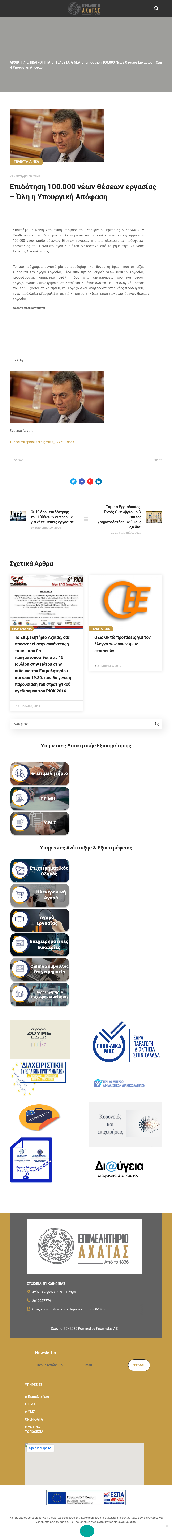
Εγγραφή (139, 1365)
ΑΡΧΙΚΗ (16, 62)
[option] (46, 643)
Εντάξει (87, 1531)
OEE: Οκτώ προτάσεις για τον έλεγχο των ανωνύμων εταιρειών (122, 644)
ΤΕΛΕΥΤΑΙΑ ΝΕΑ (67, 62)
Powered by (98, 1329)
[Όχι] (167, 1526)
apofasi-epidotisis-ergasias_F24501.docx (43, 442)
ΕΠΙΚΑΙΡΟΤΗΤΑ (38, 62)
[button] (156, 8)
